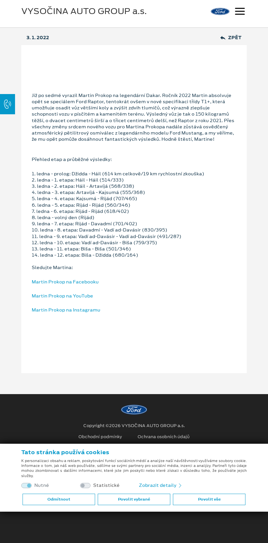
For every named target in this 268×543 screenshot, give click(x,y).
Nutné (41, 485)
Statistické (106, 485)
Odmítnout (58, 499)
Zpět (235, 38)
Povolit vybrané (134, 499)
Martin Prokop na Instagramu (66, 310)
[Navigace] (239, 12)
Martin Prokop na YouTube (62, 296)
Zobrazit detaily (158, 485)
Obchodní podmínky (100, 437)
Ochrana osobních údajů (164, 437)
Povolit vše (209, 499)
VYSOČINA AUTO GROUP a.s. (84, 11)
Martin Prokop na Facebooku (65, 282)
